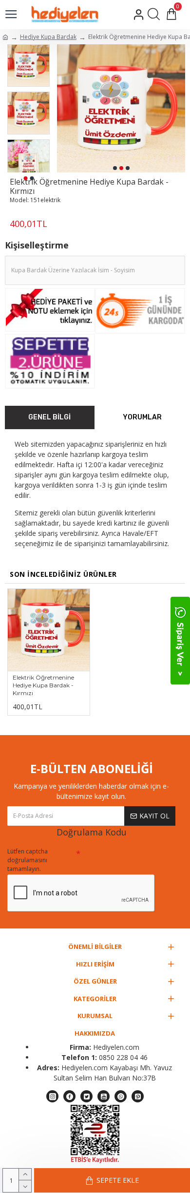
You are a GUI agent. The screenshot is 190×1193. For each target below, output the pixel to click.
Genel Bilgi (49, 417)
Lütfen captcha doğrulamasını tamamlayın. (27, 860)
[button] (115, 168)
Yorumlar (142, 417)
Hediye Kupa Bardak (48, 37)
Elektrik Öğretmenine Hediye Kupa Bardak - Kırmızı (43, 685)
